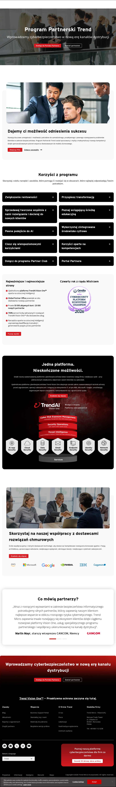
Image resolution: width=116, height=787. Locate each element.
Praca (61, 717)
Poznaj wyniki (12, 333)
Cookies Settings (78, 782)
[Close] (112, 781)
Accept (94, 782)
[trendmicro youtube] (29, 746)
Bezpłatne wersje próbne (40, 726)
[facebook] (10, 746)
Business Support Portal (39, 713)
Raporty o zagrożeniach (11, 722)
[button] (29, 229)
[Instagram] (23, 746)
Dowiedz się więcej (57, 395)
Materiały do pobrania (38, 722)
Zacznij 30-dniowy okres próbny (86, 760)
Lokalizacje (63, 722)
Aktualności (6, 717)
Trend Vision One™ (31, 698)
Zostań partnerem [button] (72, 46)
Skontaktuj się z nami (38, 717)
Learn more (27, 785)
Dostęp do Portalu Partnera (46, 45)
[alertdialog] (58, 782)
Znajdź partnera (8, 726)
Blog (4, 713)
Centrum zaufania (65, 731)
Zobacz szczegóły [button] (31, 150)
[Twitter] (16, 746)
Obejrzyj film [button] (15, 150)
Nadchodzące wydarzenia (68, 726)
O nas (61, 713)
